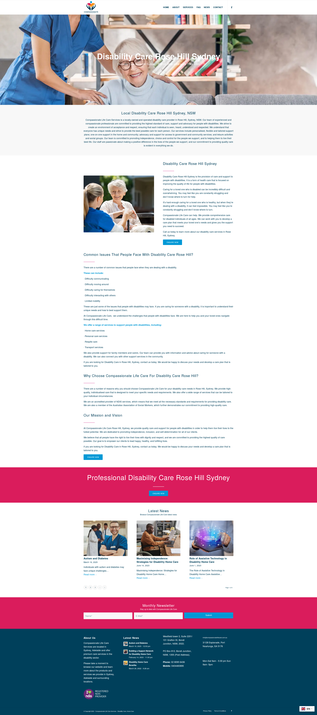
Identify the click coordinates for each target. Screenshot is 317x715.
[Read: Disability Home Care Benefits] (125, 663)
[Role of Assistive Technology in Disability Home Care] (211, 538)
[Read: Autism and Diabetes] (125, 644)
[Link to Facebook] (231, 7)
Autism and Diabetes (96, 558)
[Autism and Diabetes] (106, 538)
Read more (89, 574)
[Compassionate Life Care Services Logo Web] (91, 7)
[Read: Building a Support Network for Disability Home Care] (125, 652)
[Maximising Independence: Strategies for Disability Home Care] (159, 538)
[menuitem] (166, 7)
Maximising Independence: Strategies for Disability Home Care (157, 560)
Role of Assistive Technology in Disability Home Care (208, 560)
